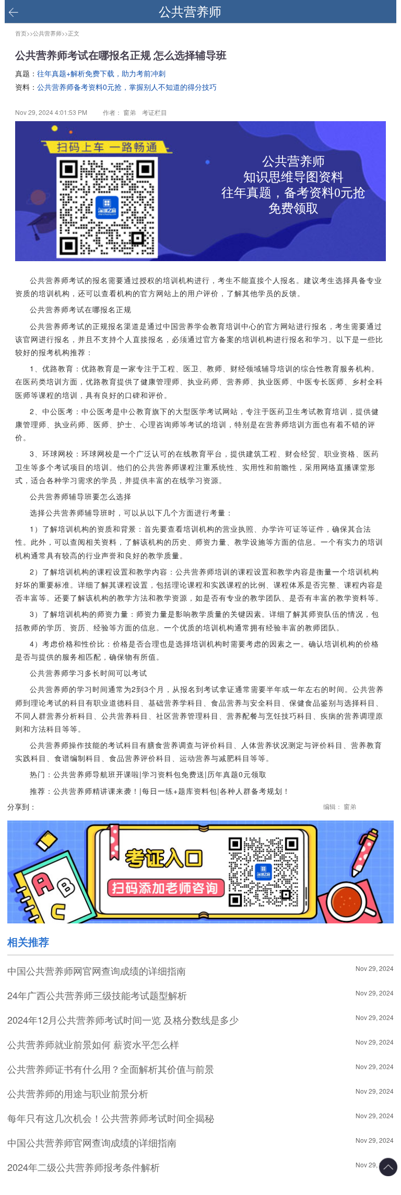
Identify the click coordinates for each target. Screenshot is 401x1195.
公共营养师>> (50, 33)
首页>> (24, 33)
